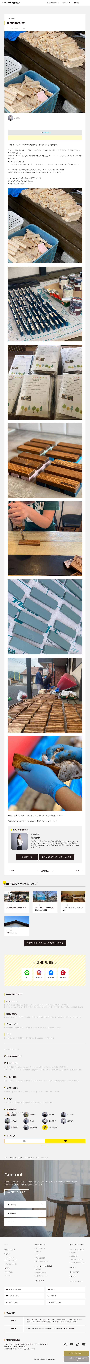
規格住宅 (7, 1268)
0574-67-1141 (8, 1346)
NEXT (77, 870)
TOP (5, 1157)
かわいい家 (29, 1005)
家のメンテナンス (75, 1017)
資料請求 (76, 3)
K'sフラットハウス (11, 1260)
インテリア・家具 (58, 1007)
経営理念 (73, 1253)
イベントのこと (14, 28)
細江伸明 (51, 1114)
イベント (11, 1222)
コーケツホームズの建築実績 (43, 1266)
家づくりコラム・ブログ (16, 1157)
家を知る (36, 1007)
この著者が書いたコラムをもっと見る (56, 857)
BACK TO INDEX (45, 871)
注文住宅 (7, 1254)
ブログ (8, 1034)
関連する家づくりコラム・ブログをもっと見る (45, 943)
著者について (27, 857)
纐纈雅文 (33, 1114)
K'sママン (8, 1275)
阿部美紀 (14, 1127)
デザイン (38, 1251)
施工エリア (74, 1256)
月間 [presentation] (65, 1141)
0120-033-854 (18, 1192)
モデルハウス (19, 1027)
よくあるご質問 (74, 1272)
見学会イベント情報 (75, 1353)
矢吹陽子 (17, 118)
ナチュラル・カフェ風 (52, 1005)
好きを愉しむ (30, 1038)
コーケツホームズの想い (78, 1262)
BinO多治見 (9, 1272)
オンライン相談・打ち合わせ (14, 1005)
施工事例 (38, 1269)
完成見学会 (9, 1027)
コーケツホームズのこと (77, 1249)
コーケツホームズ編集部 (17, 1114)
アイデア (28, 1007)
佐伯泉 (32, 1121)
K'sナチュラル (10, 1257)
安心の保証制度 (40, 1258)
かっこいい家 (39, 1005)
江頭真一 (70, 1114)
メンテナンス (46, 1007)
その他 (59, 1027)
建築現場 (20, 1038)
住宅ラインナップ (9, 1249)
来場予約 (53, 1289)
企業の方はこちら (52, 3)
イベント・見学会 (14, 1296)
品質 (37, 1255)
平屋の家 (65, 1005)
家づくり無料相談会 (15, 1289)
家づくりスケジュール (42, 1261)
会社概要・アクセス (77, 1259)
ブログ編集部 (53, 1127)
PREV (12, 870)
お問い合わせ (66, 3)
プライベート (50, 1038)
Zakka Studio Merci (14, 994)
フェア (23, 28)
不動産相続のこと (62, 1017)
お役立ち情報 (11, 1014)
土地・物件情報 (39, 1280)
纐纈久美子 (33, 1127)
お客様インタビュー (42, 1276)
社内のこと (40, 1038)
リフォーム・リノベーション (14, 1007)
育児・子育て (50, 1017)
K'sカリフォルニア (11, 1264)
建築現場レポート (41, 1272)
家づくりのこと (12, 1001)
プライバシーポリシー (76, 1281)
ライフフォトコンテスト (47, 1027)
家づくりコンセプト (41, 1245)
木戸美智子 (52, 1121)
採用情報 (72, 1276)
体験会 (28, 1027)
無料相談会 (12, 1213)
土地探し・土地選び (25, 1017)
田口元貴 (14, 1121)
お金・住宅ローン (11, 1017)
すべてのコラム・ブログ (11, 1049)
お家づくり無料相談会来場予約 (78, 1359)
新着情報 (72, 1267)
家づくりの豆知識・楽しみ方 (75, 1007)
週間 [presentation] (24, 1141)
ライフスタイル (40, 1248)
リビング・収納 (38, 1017)
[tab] (24, 1141)
